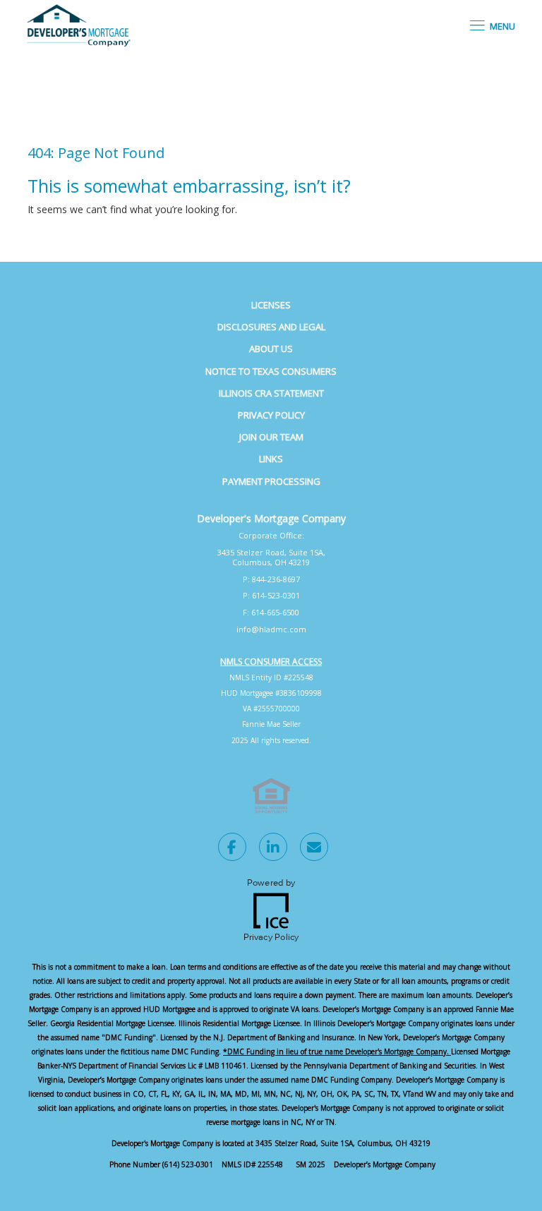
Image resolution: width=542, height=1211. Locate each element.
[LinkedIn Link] (273, 849)
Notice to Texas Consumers (271, 371)
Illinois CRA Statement (271, 393)
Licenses (271, 305)
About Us (271, 348)
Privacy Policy (271, 415)
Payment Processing (271, 481)
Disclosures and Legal (271, 326)
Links (271, 458)
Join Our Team (271, 436)
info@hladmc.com (271, 629)
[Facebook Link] (232, 849)
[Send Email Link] (314, 849)
